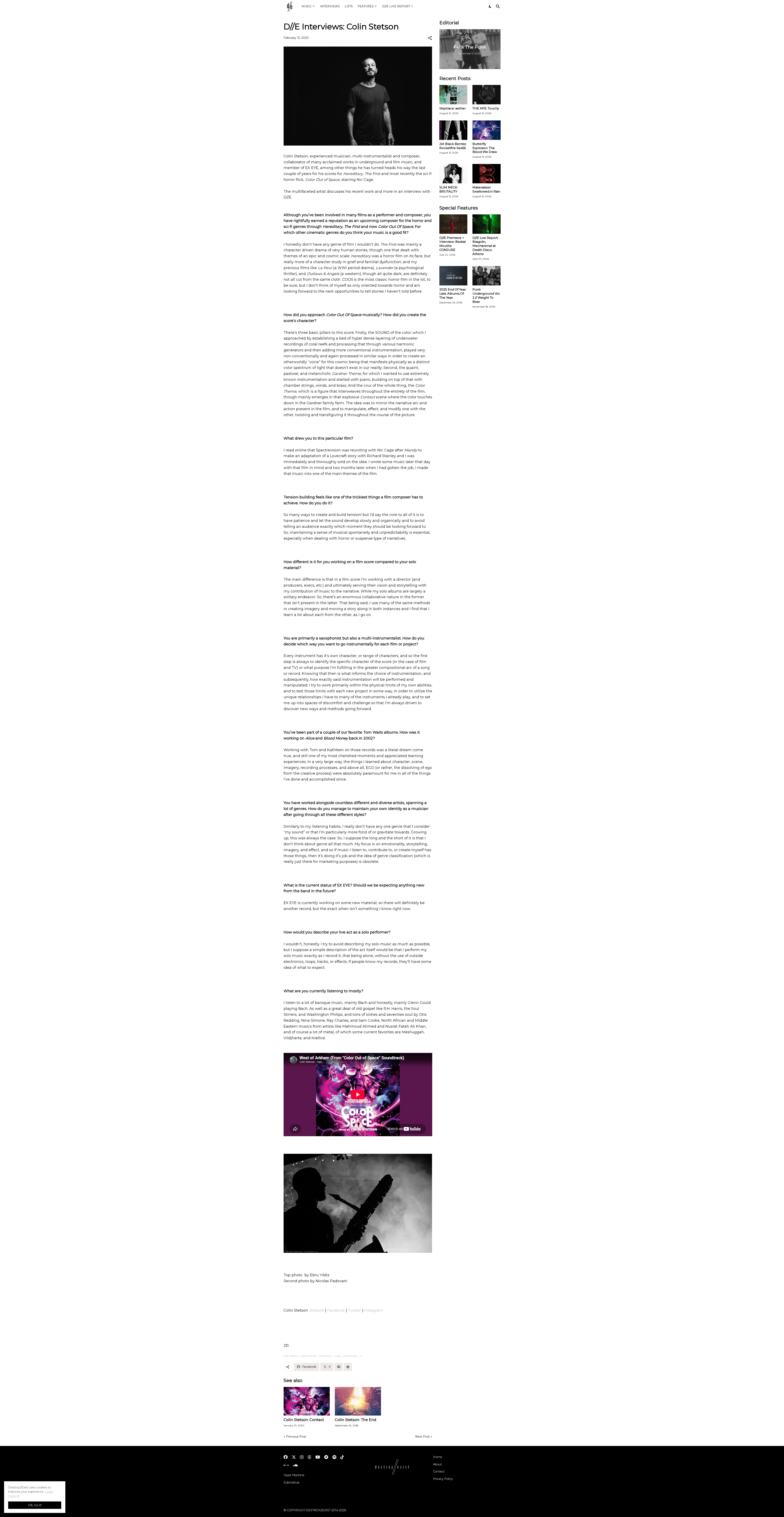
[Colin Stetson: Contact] (307, 1401)
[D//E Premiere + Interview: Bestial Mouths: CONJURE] (453, 224)
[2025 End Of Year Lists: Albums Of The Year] (453, 275)
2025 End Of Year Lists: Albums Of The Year (452, 293)
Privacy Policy (443, 1479)
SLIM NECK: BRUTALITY (448, 189)
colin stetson (291, 1355)
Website (316, 1310)
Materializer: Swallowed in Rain (486, 189)
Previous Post (296, 1436)
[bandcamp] (326, 1457)
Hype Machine (294, 1475)
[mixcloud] (286, 1465)
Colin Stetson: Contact (304, 1420)
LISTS (349, 6)
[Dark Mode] (490, 6)
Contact (438, 1471)
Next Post (422, 1436)
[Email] (339, 1367)
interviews (325, 1355)
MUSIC (307, 6)
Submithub (292, 1482)
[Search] (497, 6)
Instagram (373, 1310)
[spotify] (334, 1457)
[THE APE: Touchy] (486, 94)
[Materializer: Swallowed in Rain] (486, 173)
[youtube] (317, 1457)
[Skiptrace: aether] (453, 94)
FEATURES (366, 6)
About (437, 1464)
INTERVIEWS (330, 6)
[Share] (430, 38)
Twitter (354, 1310)
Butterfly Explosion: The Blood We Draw (484, 148)
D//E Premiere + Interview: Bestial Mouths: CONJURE (452, 244)
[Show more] (348, 1367)
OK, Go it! (34, 1505)
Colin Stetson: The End (355, 1420)
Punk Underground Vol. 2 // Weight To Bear (486, 295)
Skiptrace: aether (452, 108)
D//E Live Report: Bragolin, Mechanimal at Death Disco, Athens (485, 246)
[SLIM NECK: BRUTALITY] (453, 173)
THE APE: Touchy (485, 108)
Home (437, 1457)
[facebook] (286, 1457)
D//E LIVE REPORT (396, 6)
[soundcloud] (295, 1465)
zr (360, 1355)
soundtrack (350, 1355)
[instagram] (302, 1457)
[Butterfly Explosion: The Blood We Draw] (486, 130)
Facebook (336, 1310)
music (337, 1355)
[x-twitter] (294, 1457)
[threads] (309, 1457)
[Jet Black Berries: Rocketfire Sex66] (453, 130)
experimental (308, 1355)
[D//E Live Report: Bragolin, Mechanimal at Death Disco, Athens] (486, 224)
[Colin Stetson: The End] (358, 1401)
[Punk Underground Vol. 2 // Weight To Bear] (486, 275)
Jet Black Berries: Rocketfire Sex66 (452, 146)
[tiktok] (342, 1457)
